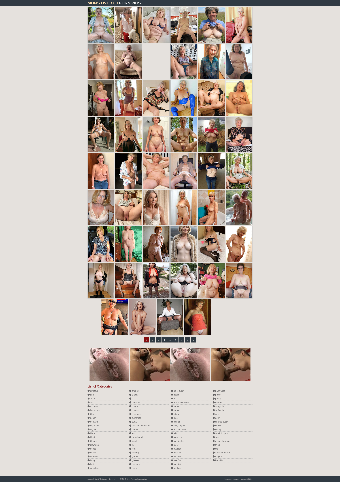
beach (93, 418)
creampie (136, 414)
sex (217, 414)
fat (132, 445)
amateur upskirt (222, 453)
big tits (93, 429)
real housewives (181, 402)
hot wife (219, 460)
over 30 (177, 453)
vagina (218, 456)
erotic (134, 433)
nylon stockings (222, 441)
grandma (135, 464)
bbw (92, 414)
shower (218, 426)
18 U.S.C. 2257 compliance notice (133, 479)
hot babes (94, 410)
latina (176, 414)
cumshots (136, 418)
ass (92, 402)
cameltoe (94, 468)
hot (175, 398)
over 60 (177, 464)
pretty (217, 395)
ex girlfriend (137, 437)
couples (135, 410)
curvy (134, 422)
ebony (134, 429)
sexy (217, 418)
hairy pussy (178, 391)
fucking (135, 453)
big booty (94, 426)
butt (92, 464)
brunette (94, 456)
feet (133, 449)
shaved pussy (221, 422)
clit (133, 398)
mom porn (178, 437)
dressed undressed (140, 426)
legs (175, 418)
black (92, 437)
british (93, 453)
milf (175, 433)
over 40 (177, 456)
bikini (92, 433)
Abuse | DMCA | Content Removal (102, 479)
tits (216, 449)
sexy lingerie (179, 426)
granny (134, 468)
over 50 (177, 460)
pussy (218, 398)
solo (217, 437)
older (175, 445)
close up (135, 402)
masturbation (179, 429)
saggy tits (219, 406)
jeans (176, 410)
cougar (134, 406)
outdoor (177, 449)
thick (217, 445)
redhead (219, 402)
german (135, 456)
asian (92, 398)
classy (134, 395)
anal (92, 395)
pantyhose (220, 391)
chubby (135, 391)
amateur (94, 391)
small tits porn (221, 433)
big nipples (178, 441)
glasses (135, 460)
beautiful (94, 422)
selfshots (219, 410)
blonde (93, 441)
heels (176, 395)
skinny (218, 429)
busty (92, 460)
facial (134, 441)
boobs (93, 449)
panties (176, 468)
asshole (94, 406)
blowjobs (94, 445)
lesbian (176, 422)
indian (176, 406)
